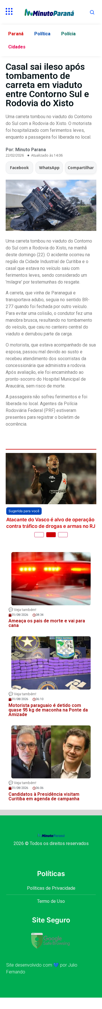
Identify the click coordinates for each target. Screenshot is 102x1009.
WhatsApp (49, 167)
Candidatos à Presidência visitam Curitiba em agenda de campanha (43, 806)
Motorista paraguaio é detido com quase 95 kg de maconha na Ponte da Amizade (48, 719)
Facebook (19, 167)
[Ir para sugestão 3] (63, 544)
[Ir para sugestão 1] (39, 544)
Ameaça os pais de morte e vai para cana (47, 532)
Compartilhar (81, 167)
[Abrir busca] (92, 12)
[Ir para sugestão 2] (51, 544)
